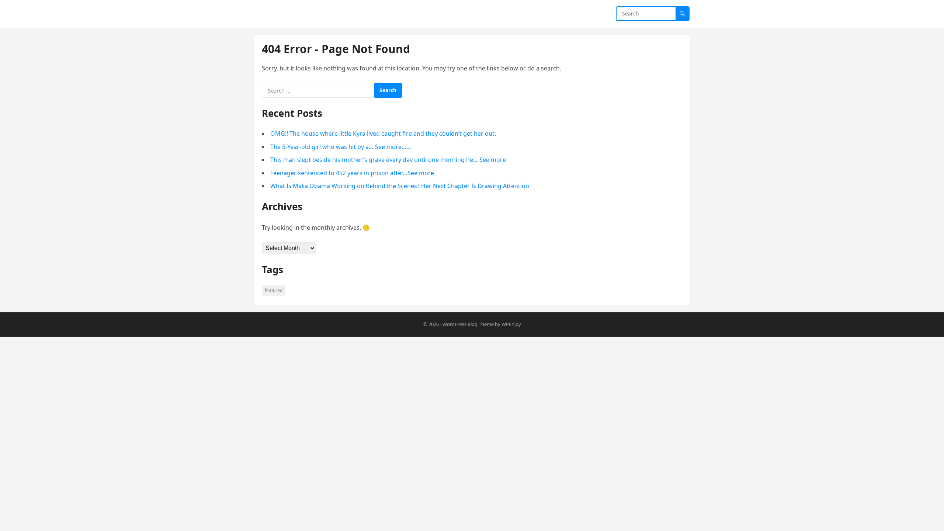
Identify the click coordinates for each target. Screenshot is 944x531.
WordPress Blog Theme (468, 324)
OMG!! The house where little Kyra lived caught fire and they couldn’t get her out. (383, 133)
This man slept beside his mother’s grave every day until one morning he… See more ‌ (388, 160)
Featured (273, 290)
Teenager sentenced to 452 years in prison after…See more (352, 173)
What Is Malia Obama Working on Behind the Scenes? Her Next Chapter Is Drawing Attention (399, 186)
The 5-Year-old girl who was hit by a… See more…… (340, 147)
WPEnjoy (511, 324)
